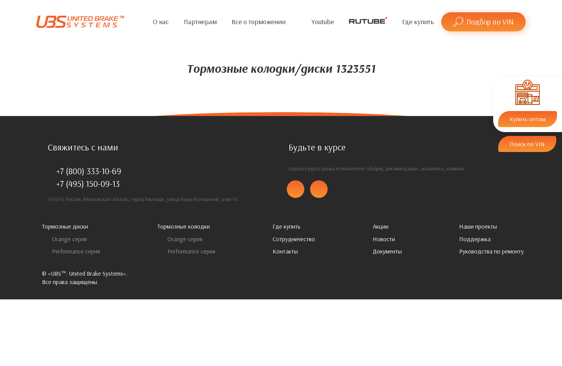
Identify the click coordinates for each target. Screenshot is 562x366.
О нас (161, 21)
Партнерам (200, 21)
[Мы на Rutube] (368, 22)
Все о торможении (259, 21)
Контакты (285, 251)
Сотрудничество (294, 239)
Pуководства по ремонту (491, 251)
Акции (380, 226)
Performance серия (75, 251)
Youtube (323, 21)
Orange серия (68, 239)
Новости (384, 239)
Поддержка (475, 239)
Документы (387, 251)
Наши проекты (478, 226)
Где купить (418, 21)
